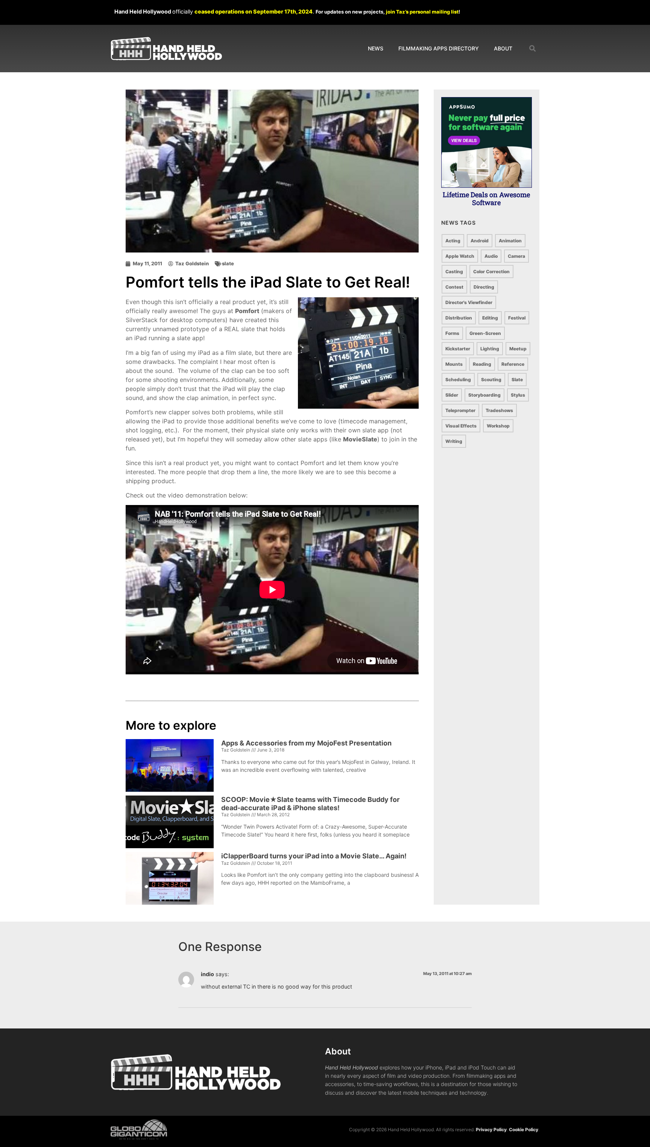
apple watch (459, 256)
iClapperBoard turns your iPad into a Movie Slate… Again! (314, 856)
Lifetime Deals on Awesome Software (486, 198)
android (480, 240)
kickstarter (457, 348)
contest (454, 287)
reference (512, 364)
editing (490, 318)
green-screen (485, 333)
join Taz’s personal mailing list (422, 12)
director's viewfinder (468, 302)
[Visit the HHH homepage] (196, 1072)
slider (451, 395)
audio (491, 256)
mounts (454, 364)
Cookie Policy (523, 1129)
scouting (491, 379)
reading (482, 364)
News (375, 48)
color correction (491, 271)
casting (454, 271)
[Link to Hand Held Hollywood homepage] (166, 49)
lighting (489, 348)
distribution (458, 318)
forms (452, 333)
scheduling (458, 379)
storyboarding (484, 395)
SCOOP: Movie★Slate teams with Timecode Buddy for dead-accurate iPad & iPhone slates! (310, 804)
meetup (518, 348)
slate (228, 263)
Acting (452, 240)
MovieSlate (360, 439)
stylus (518, 395)
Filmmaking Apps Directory (438, 48)
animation (510, 240)
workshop (498, 426)
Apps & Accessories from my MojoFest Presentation (306, 743)
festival (516, 318)
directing (484, 287)
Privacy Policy (491, 1129)
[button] (532, 48)
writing (453, 441)
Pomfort (247, 311)
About (503, 48)
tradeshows (499, 410)
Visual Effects (461, 426)
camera (516, 256)
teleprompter (460, 410)
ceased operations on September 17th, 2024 (253, 11)
